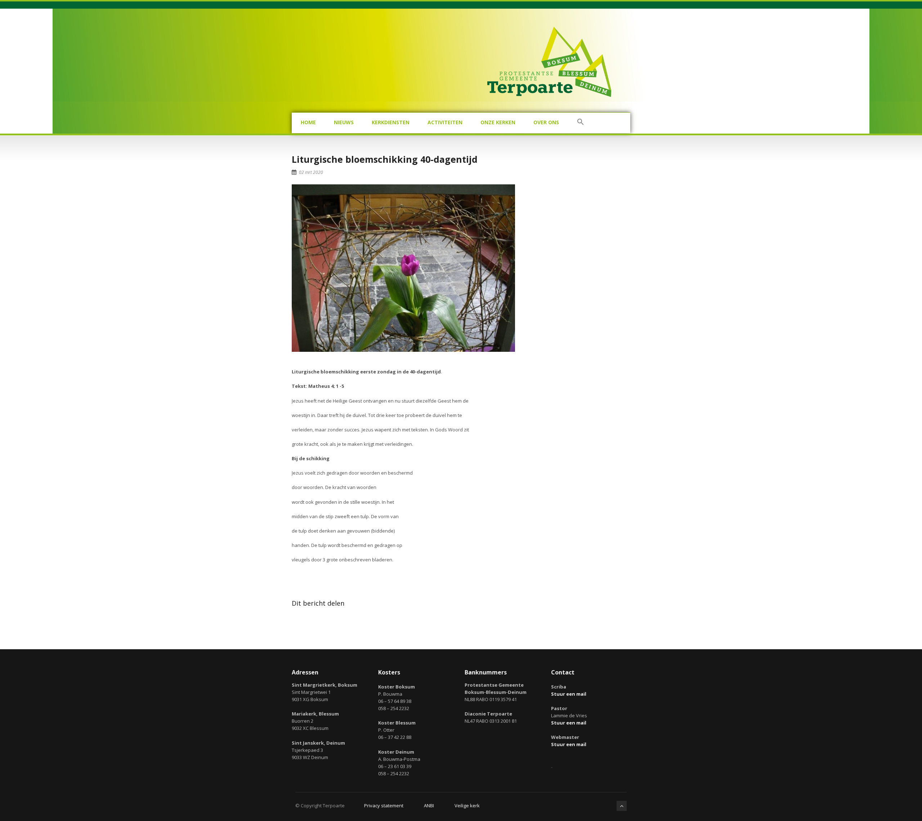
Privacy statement (383, 805)
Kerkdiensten (390, 122)
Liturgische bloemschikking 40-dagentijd (385, 159)
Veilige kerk (467, 805)
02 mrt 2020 (311, 172)
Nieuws (344, 122)
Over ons (546, 122)
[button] (580, 123)
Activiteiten (445, 122)
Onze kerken (497, 122)
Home (308, 122)
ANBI (429, 805)
